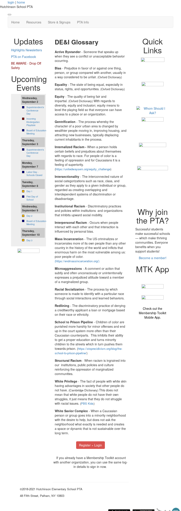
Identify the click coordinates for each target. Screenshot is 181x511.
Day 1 (29, 191)
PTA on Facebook (23, 56)
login (11, 2)
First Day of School (32, 198)
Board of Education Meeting (36, 132)
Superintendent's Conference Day (35, 110)
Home (15, 22)
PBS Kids (87, 403)
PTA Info (83, 22)
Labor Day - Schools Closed (34, 173)
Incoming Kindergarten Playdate (33, 122)
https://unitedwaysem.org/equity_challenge (83, 169)
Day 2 (29, 215)
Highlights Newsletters (26, 50)
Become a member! (152, 258)
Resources (33, 22)
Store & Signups (59, 22)
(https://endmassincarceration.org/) (77, 261)
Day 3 (29, 240)
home (21, 2)
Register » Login (90, 445)
